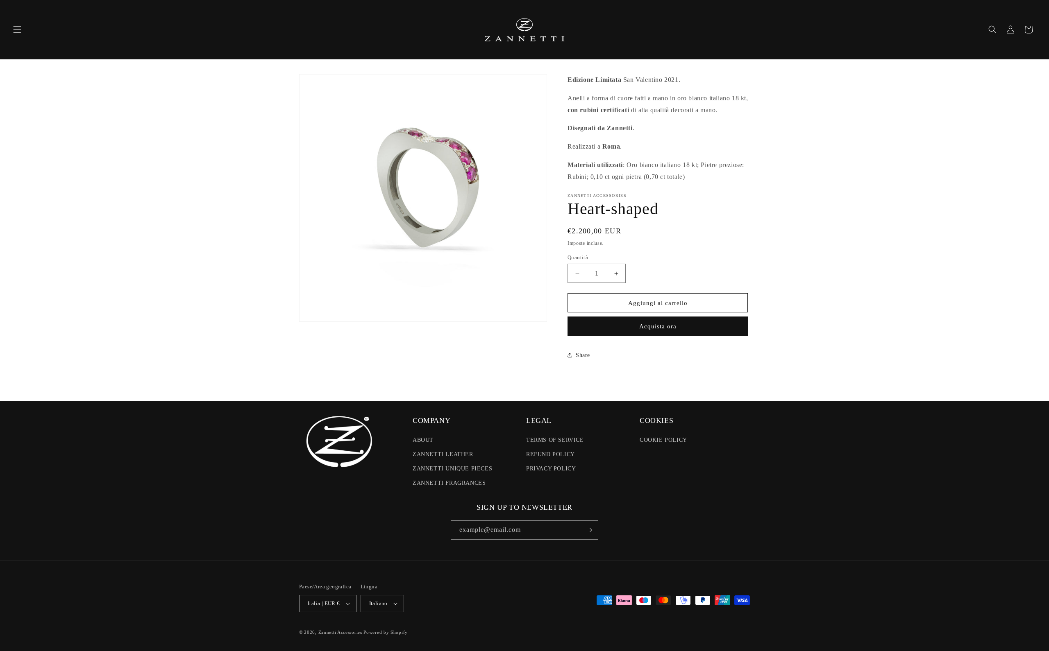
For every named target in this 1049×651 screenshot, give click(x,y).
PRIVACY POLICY (551, 469)
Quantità (578, 257)
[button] (17, 29)
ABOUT (423, 440)
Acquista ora (658, 326)
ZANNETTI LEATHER (443, 454)
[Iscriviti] (589, 530)
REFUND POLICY (550, 454)
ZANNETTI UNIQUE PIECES (452, 469)
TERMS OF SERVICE (555, 440)
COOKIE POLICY (663, 440)
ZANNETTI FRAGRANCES (449, 483)
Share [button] (583, 355)
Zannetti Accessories (340, 632)
